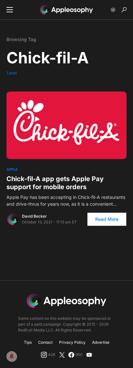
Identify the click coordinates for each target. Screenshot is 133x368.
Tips (28, 342)
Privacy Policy (72, 342)
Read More (106, 219)
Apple (12, 169)
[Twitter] (62, 355)
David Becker (34, 216)
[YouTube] (89, 355)
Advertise (100, 342)
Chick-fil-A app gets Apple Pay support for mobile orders (55, 183)
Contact (45, 342)
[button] (9, 9)
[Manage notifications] (11, 356)
